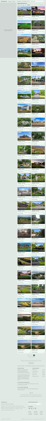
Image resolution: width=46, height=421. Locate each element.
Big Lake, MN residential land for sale (37, 396)
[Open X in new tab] (33, 408)
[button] (19, 13)
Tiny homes (21, 408)
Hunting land (17, 407)
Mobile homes (23, 407)
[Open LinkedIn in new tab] (35, 408)
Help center (30, 412)
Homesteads (2, 407)
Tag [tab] (32, 392)
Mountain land (3, 408)
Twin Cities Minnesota (28, 365)
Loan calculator (36, 414)
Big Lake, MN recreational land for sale (25, 396)
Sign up (25, 1)
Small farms (17, 408)
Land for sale (19, 365)
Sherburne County (34, 365)
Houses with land (12, 407)
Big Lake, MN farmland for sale (25, 394)
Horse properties (7, 407)
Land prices (41, 411)
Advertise (29, 411)
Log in (23, 1)
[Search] (44, 1)
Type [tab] (30, 392)
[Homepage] (3, 1)
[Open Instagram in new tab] (31, 408)
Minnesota (23, 365)
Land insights (30, 414)
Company (41, 412)
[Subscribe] (41, 404)
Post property (19, 1)
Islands (20, 407)
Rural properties (11, 408)
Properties (9, 1)
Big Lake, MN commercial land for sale (35, 394)
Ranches (7, 408)
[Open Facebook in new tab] (29, 408)
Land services (36, 412)
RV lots (14, 408)
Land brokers (35, 411)
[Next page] (34, 355)
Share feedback (30, 406)
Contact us (41, 414)
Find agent (13, 1)
